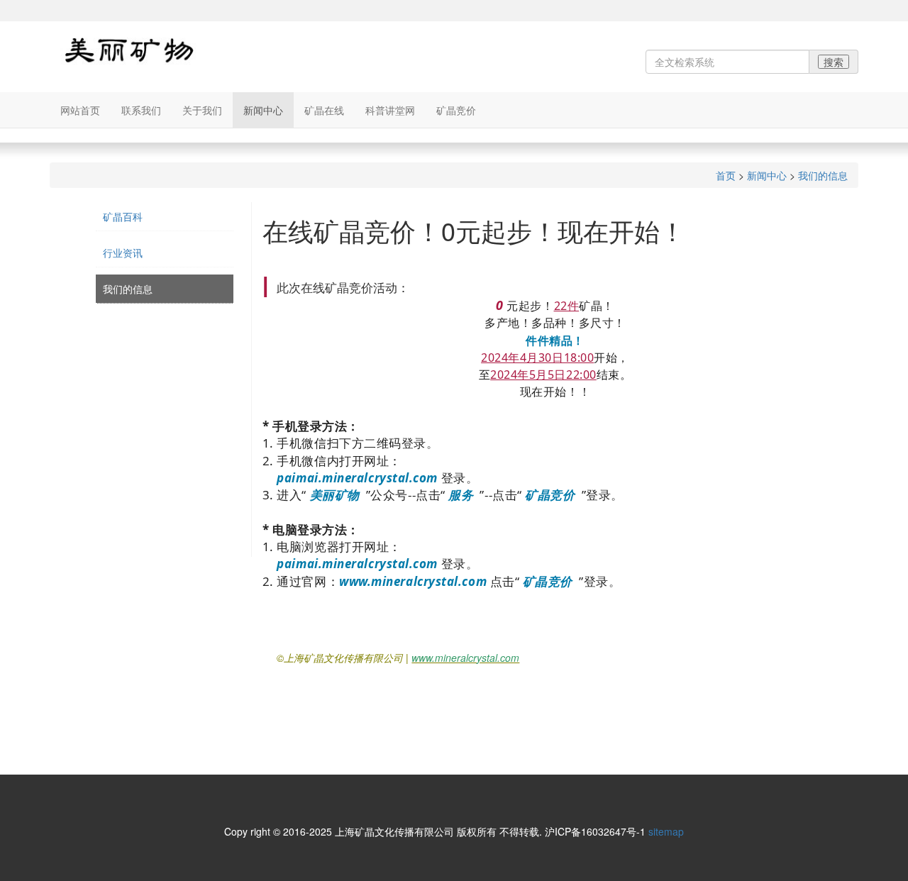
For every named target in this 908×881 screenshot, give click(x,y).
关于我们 (202, 110)
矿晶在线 (324, 110)
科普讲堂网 (390, 110)
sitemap (666, 831)
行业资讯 (123, 252)
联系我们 (141, 110)
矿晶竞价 (456, 110)
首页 (726, 175)
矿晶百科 (123, 216)
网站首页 (80, 110)
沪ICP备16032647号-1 (595, 831)
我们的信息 (823, 175)
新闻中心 (263, 110)
